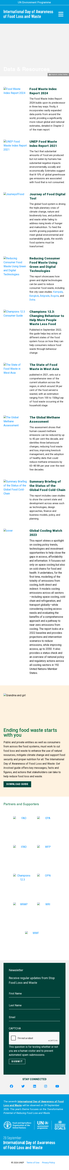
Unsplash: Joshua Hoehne (59, 74)
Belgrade (45, 296)
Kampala (58, 291)
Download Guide (17, 784)
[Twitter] (23, 1086)
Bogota (55, 296)
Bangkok (34, 296)
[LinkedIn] (34, 1086)
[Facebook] (11, 1086)
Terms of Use (33, 1162)
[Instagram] (45, 1086)
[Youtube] (57, 1086)
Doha (32, 299)
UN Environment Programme (34, 2)
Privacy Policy (48, 1162)
